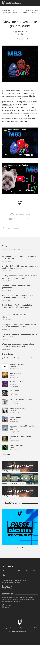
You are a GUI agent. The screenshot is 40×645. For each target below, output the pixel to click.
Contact (8, 605)
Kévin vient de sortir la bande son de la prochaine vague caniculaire (17, 296)
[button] (15, 548)
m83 (21, 34)
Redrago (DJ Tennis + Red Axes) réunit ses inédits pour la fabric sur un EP (19, 326)
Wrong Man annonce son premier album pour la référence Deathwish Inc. (18, 345)
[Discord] (19, 571)
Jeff (16, 31)
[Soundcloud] (27, 571)
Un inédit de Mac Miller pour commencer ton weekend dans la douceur (20, 267)
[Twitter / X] (18, 39)
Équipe (7, 607)
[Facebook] (13, 39)
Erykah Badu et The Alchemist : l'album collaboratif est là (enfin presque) (17, 306)
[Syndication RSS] (4, 575)
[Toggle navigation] (35, 2)
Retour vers (12, 228)
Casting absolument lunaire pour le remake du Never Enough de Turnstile (19, 277)
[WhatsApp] (22, 39)
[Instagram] (11, 571)
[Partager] (27, 39)
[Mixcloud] (34, 571)
